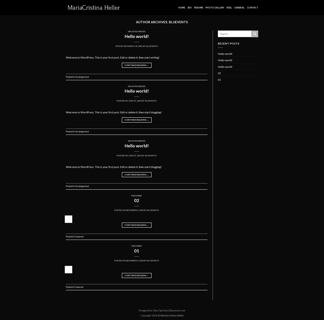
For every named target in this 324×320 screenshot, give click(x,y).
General (239, 7)
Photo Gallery (215, 7)
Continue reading (137, 65)
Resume (198, 7)
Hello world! (137, 36)
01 (136, 250)
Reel (229, 7)
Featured (136, 196)
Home (181, 7)
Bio (190, 7)
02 (136, 200)
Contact (252, 7)
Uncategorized (136, 31)
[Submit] (254, 34)
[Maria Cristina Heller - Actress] (94, 7)
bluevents (178, 22)
